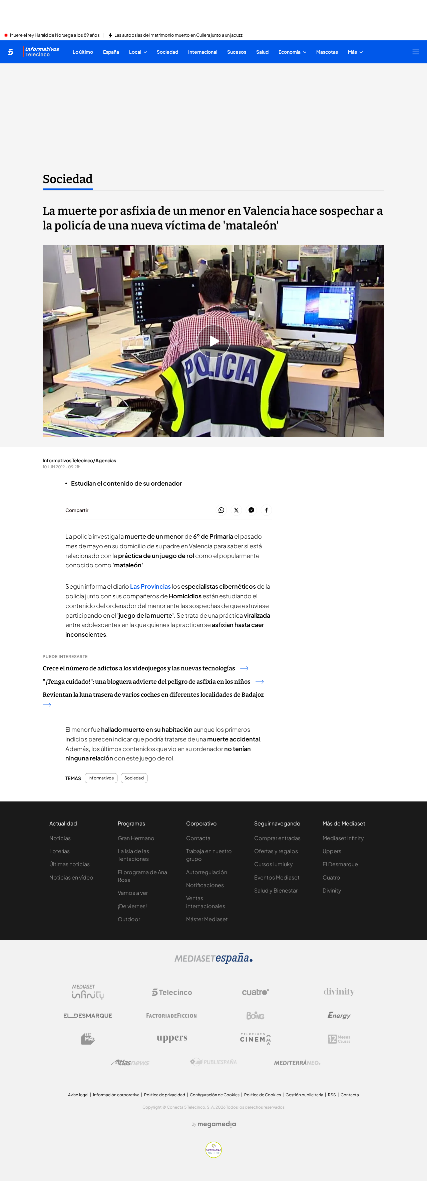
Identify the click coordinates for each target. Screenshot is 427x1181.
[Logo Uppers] (172, 1039)
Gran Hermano (136, 837)
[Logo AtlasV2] (129, 1062)
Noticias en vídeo (71, 877)
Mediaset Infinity (343, 837)
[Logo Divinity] (339, 992)
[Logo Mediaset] (213, 962)
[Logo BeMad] (88, 1039)
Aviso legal (78, 1094)
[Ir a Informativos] (41, 51)
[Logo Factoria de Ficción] (171, 1015)
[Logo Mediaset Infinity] (88, 992)
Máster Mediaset (207, 919)
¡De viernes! (132, 906)
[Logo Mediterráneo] (297, 1062)
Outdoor (129, 919)
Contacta (198, 837)
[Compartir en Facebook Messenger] (251, 510)
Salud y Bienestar (276, 890)
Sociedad (68, 179)
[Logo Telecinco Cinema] (255, 1039)
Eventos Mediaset (277, 877)
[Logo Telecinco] (172, 992)
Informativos (101, 778)
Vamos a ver (133, 892)
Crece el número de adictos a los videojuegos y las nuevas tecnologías (139, 668)
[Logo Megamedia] (217, 1124)
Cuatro (331, 877)
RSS (332, 1094)
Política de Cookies (262, 1094)
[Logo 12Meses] (339, 1039)
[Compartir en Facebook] (266, 510)
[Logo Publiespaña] (213, 1062)
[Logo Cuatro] (255, 992)
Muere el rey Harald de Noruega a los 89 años (55, 35)
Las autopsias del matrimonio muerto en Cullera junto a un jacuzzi (179, 35)
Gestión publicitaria (304, 1094)
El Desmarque (340, 863)
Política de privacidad (164, 1094)
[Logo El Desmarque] (88, 1016)
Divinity (332, 890)
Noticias (60, 837)
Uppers (332, 850)
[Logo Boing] (256, 1015)
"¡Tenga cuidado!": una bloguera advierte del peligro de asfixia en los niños (147, 681)
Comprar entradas (277, 837)
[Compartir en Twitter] (236, 510)
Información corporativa (116, 1094)
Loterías (59, 850)
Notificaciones (205, 885)
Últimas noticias (69, 863)
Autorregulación (206, 871)
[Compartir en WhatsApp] (221, 510)
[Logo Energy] (339, 1015)
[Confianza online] (213, 1156)
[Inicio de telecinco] (10, 51)
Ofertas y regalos (276, 850)
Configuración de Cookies (215, 1094)
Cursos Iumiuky (273, 863)
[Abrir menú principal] (415, 51)
